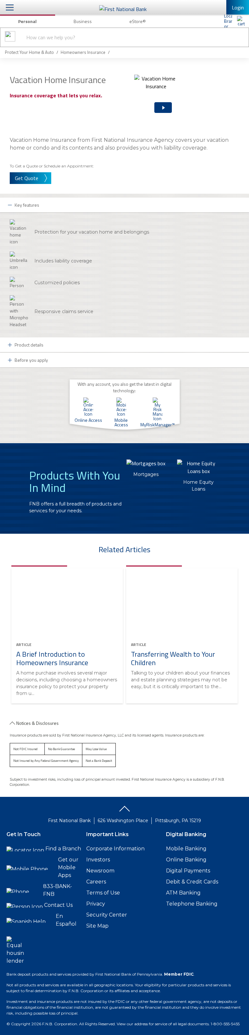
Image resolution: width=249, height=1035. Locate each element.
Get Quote (26, 178)
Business (83, 21)
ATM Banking (183, 893)
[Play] (160, 102)
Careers (96, 882)
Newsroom (100, 871)
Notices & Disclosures (37, 723)
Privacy (95, 904)
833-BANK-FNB (57, 890)
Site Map (97, 926)
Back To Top (124, 811)
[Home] (240, 21)
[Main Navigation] (9, 7)
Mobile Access (121, 422)
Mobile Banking (186, 849)
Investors (98, 860)
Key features (27, 204)
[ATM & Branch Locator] (227, 21)
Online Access (88, 419)
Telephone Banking (192, 904)
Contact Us (58, 905)
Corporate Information (115, 849)
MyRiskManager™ (157, 424)
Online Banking (186, 860)
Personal (27, 21)
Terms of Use (103, 893)
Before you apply (31, 360)
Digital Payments (188, 871)
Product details (29, 344)
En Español (66, 920)
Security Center (106, 915)
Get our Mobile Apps (68, 867)
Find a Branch (63, 849)
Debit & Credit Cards (192, 882)
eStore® (137, 21)
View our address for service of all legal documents (163, 1023)
